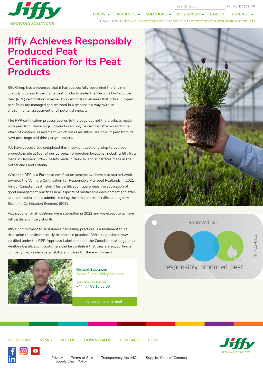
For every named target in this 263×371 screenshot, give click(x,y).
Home (104, 21)
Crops (99, 14)
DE (241, 6)
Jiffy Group (188, 14)
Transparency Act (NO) (119, 358)
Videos (68, 340)
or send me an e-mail (104, 301)
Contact (240, 14)
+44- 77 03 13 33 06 (93, 286)
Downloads (97, 340)
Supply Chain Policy (71, 361)
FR (253, 6)
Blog (153, 340)
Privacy (57, 358)
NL (235, 6)
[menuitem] (100, 14)
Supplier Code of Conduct (166, 358)
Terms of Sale (82, 358)
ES (247, 6)
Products (126, 14)
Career (217, 14)
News (116, 21)
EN (229, 6)
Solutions (156, 14)
